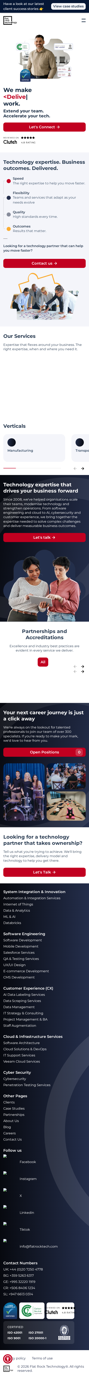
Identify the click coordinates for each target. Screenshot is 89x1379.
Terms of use (42, 1358)
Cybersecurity (14, 1079)
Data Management (19, 1007)
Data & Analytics (17, 910)
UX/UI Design (14, 965)
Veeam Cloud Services (21, 1061)
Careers (9, 1133)
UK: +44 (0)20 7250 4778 (23, 1269)
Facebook (28, 1162)
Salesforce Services (19, 953)
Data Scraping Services (22, 1001)
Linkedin (27, 1213)
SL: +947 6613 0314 (18, 1294)
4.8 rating (28, 142)
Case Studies (14, 1108)
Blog (7, 1127)
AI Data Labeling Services (24, 995)
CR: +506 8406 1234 (19, 1288)
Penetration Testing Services (27, 1085)
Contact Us (12, 1139)
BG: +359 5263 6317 (18, 1276)
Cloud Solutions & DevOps (25, 1049)
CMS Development (19, 977)
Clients (9, 1102)
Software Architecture (21, 1043)
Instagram (28, 1179)
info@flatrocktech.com (39, 1246)
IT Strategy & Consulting (23, 1013)
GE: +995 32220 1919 (19, 1282)
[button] (7, 1358)
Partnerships (13, 1115)
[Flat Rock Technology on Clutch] (10, 142)
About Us (11, 1121)
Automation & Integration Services (32, 898)
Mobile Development (20, 946)
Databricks (12, 923)
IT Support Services (19, 1055)
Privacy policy (14, 1358)
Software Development (22, 940)
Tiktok (25, 1230)
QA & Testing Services (21, 959)
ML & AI (9, 917)
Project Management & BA (25, 1019)
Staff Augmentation (19, 1026)
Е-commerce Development (26, 971)
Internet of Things (18, 904)
